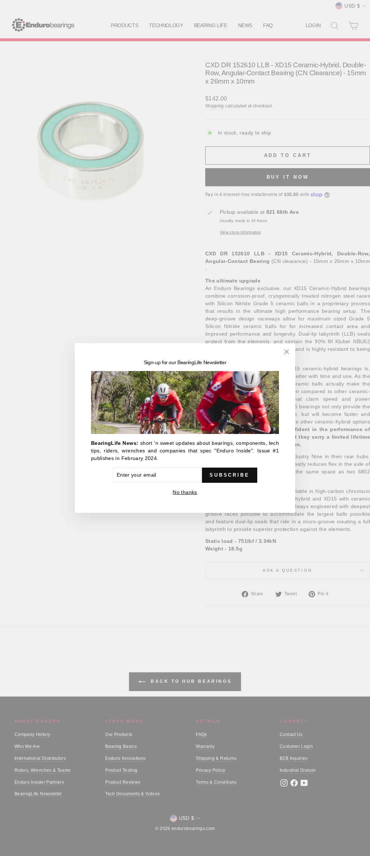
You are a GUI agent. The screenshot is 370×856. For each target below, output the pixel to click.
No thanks (185, 492)
